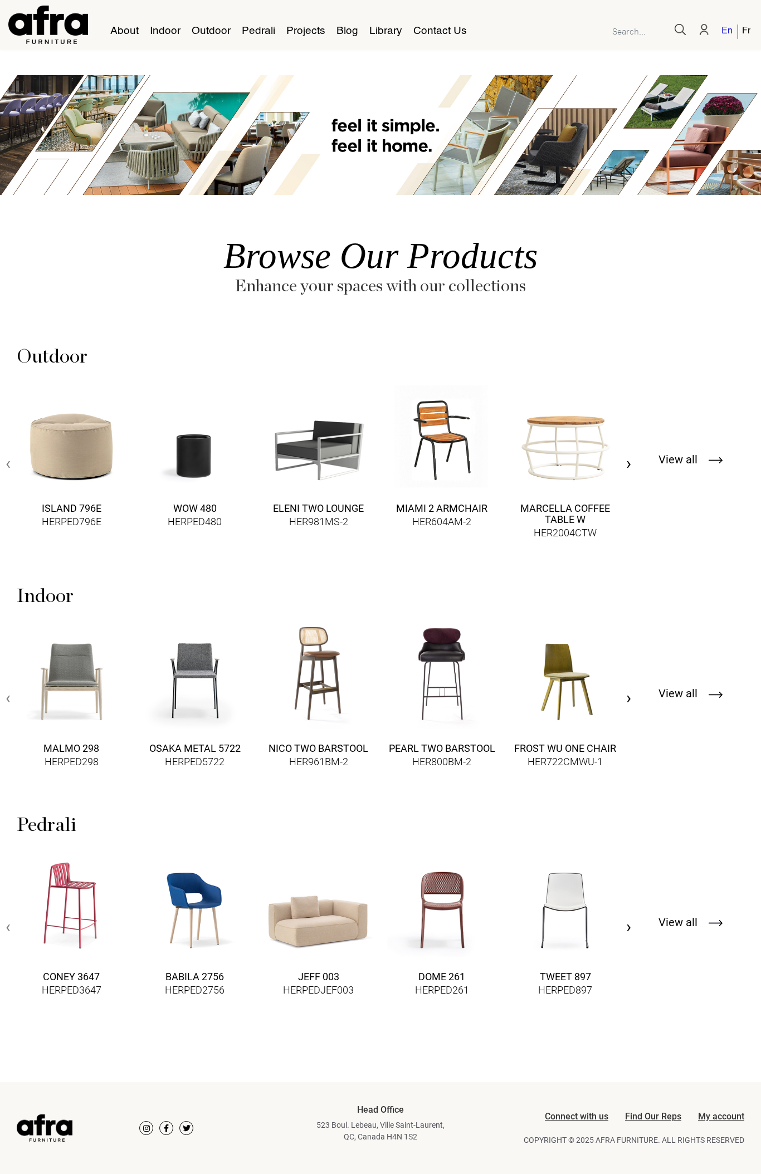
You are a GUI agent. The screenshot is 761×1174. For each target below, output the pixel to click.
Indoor (165, 31)
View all (679, 459)
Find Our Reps (653, 1116)
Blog (347, 31)
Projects (305, 31)
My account (721, 1116)
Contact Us (440, 31)
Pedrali (258, 31)
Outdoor (211, 31)
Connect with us (576, 1116)
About (124, 31)
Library (385, 31)
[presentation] (8, 465)
